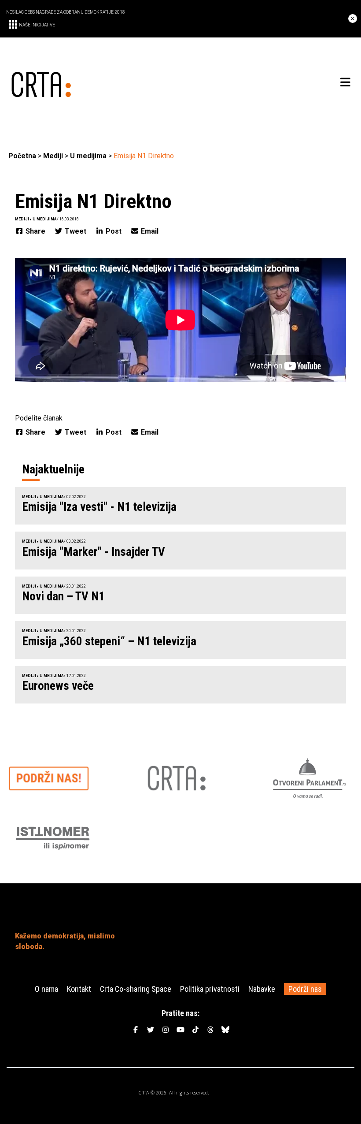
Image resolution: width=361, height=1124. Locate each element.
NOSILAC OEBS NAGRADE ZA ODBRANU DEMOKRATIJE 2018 (65, 12)
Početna (22, 156)
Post (113, 231)
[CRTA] (94, 82)
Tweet (75, 231)
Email (148, 231)
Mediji (53, 156)
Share (35, 231)
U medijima (88, 156)
